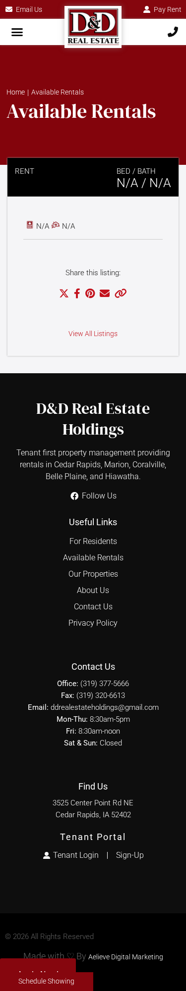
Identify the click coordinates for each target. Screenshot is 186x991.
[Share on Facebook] (77, 295)
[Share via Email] (105, 295)
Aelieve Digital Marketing (125, 957)
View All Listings (93, 334)
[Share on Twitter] (64, 295)
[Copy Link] (121, 295)
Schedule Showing (46, 981)
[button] (17, 32)
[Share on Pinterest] (90, 295)
